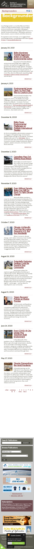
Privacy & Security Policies (26, 536)
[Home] (13, 7)
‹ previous (13, 390)
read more (10, 546)
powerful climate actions (11, 212)
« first (6, 390)
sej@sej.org (6, 545)
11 (14, 391)
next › (20, 391)
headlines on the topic (13, 215)
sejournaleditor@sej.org (14, 40)
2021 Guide (22, 138)
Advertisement (17, 494)
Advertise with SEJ (17, 496)
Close (24, 535)
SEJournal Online (7, 504)
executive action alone (19, 213)
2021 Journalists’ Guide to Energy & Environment (18, 73)
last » (25, 391)
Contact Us (3, 536)
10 (12, 391)
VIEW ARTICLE (27, 78)
